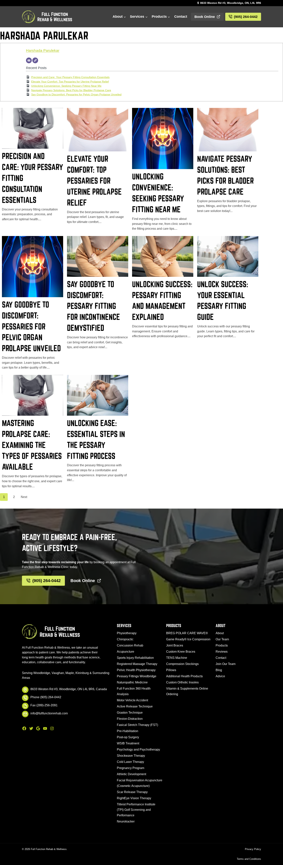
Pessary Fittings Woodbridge (136, 676)
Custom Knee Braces (180, 651)
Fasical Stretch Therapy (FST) (137, 725)
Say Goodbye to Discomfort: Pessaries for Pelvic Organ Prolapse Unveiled (76, 94)
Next (24, 497)
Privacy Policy (253, 849)
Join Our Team (225, 664)
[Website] (35, 60)
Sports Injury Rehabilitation (135, 657)
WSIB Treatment (128, 743)
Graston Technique (130, 712)
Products (222, 645)
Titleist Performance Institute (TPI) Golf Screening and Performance (136, 810)
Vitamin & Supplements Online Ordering (187, 691)
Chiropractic (125, 639)
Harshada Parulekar (42, 50)
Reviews (222, 651)
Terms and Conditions (249, 858)
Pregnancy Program (130, 768)
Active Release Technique (135, 706)
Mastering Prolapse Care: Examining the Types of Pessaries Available (32, 445)
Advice (220, 676)
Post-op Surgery (128, 737)
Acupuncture (125, 651)
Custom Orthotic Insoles (182, 682)
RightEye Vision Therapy (134, 798)
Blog (219, 670)
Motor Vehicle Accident (132, 700)
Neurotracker (126, 821)
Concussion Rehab (130, 645)
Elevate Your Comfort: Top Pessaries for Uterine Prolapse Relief (70, 81)
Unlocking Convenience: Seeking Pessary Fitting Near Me (66, 85)
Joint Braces (174, 645)
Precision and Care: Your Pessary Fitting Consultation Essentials (70, 77)
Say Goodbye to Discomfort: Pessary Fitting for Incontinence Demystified (93, 306)
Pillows (171, 670)
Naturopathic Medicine (132, 682)
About (220, 633)
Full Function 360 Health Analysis (134, 691)
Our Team (222, 639)
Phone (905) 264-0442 (45, 697)
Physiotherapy (126, 633)
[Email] (29, 60)
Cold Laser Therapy (130, 761)
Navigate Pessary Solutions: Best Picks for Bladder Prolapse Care (71, 90)
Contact (180, 16)
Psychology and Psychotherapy (138, 749)
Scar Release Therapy (132, 792)
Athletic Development (131, 774)
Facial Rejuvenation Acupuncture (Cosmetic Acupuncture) (139, 783)
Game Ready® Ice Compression (188, 639)
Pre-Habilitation (127, 731)
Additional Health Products (184, 676)
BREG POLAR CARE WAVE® (187, 633)
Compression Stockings (182, 664)
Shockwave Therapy (131, 755)
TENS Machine (176, 657)
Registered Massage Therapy (137, 664)
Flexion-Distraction (130, 718)
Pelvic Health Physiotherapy (136, 670)
